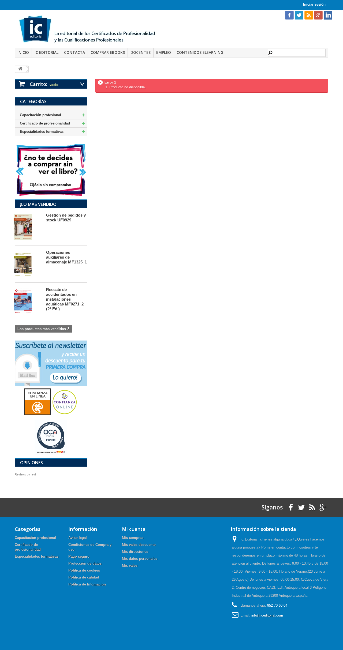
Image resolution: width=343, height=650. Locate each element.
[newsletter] (51, 363)
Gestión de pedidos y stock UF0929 (66, 217)
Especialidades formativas (42, 132)
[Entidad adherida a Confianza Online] (51, 402)
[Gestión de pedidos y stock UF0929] (28, 227)
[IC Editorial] (91, 30)
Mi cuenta (134, 529)
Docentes (141, 52)
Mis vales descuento (139, 545)
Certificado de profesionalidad (45, 123)
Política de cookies (84, 570)
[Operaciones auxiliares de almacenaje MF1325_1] (28, 264)
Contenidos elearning (200, 52)
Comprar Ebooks (108, 52)
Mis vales (129, 566)
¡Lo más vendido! (39, 204)
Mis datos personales (139, 559)
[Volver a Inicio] (20, 69)
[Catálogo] (51, 170)
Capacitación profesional (40, 115)
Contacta (74, 52)
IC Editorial (46, 52)
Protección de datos (85, 563)
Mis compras (132, 538)
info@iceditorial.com (267, 615)
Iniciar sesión (314, 4)
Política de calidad (83, 577)
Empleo (163, 52)
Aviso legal (77, 538)
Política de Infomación (87, 584)
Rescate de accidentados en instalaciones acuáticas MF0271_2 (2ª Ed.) (65, 299)
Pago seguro (79, 556)
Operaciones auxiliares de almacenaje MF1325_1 (66, 257)
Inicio (23, 52)
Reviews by (25, 474)
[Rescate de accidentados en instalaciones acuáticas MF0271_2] (28, 301)
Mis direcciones (135, 552)
